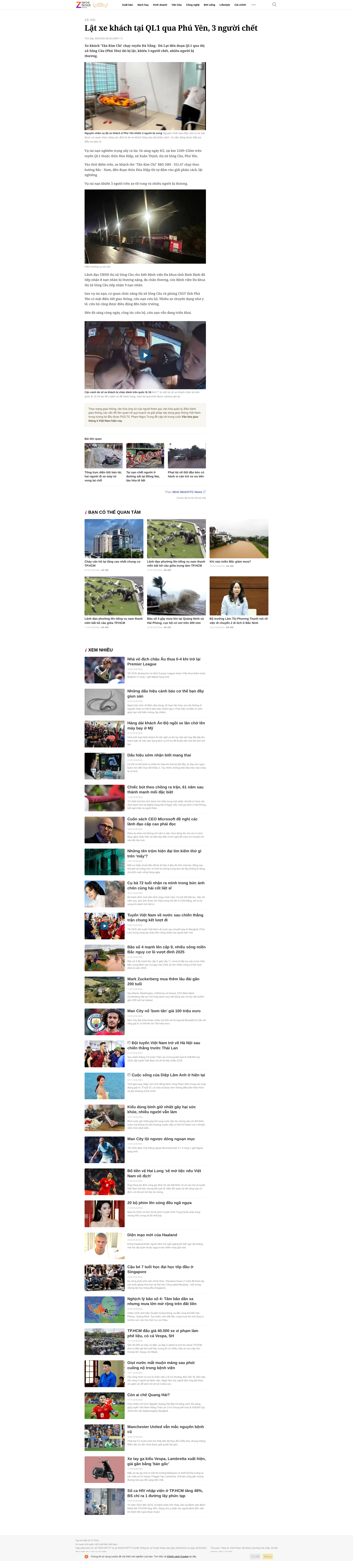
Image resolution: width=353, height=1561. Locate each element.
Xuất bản (127, 4)
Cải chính (240, 4)
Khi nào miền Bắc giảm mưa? (230, 561)
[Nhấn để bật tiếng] (200, 67)
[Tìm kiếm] (274, 5)
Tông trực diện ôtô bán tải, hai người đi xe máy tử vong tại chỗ (103, 476)
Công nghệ (192, 4)
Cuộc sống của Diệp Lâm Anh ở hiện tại (168, 1075)
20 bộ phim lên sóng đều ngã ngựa (159, 1203)
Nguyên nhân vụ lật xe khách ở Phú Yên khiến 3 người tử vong (123, 133)
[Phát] (145, 355)
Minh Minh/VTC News (187, 492)
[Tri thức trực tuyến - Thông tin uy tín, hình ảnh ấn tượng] (91, 5)
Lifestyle (225, 4)
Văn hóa (176, 4)
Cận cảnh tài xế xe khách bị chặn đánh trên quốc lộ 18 (118, 392)
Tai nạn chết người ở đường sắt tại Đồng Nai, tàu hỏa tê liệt (143, 476)
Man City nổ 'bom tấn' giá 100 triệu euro (164, 1011)
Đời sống (209, 4)
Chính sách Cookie (178, 1556)
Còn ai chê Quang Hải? (148, 1395)
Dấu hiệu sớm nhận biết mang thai (159, 755)
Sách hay (143, 4)
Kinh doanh (160, 4)
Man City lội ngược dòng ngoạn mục (161, 1139)
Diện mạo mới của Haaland (152, 1235)
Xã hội (90, 20)
